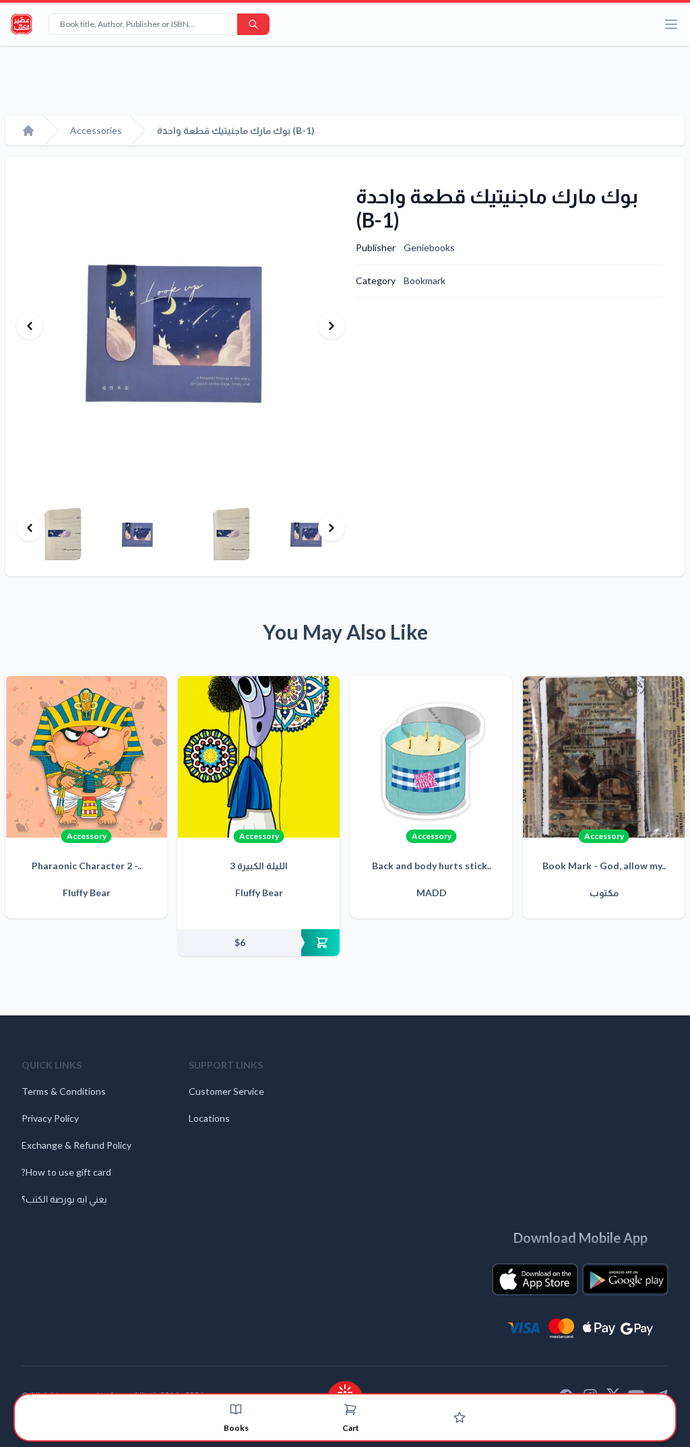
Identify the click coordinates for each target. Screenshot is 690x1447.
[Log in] (459, 1417)
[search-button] (253, 24)
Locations (209, 1118)
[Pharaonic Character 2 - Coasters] (86, 757)
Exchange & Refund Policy (76, 1145)
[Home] (28, 130)
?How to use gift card (66, 1172)
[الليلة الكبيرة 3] (259, 757)
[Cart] (350, 1409)
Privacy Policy (50, 1118)
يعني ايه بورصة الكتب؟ (64, 1199)
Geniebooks (429, 247)
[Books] (236, 1409)
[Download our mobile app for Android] (625, 1279)
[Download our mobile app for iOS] (535, 1279)
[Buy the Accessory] (259, 942)
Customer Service (226, 1091)
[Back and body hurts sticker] (431, 757)
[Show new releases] (345, 1388)
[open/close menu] (671, 24)
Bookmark (424, 280)
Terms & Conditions (64, 1091)
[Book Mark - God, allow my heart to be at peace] (604, 757)
